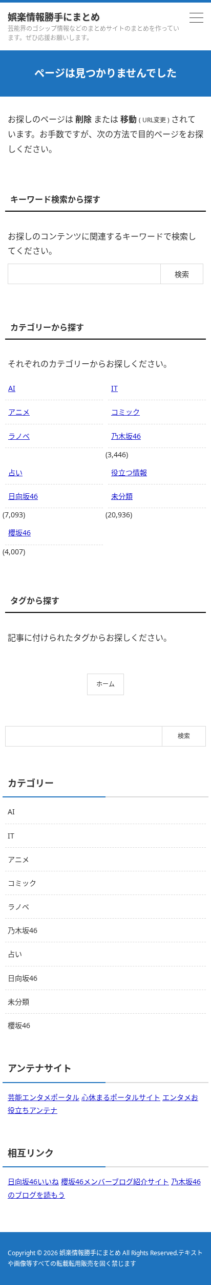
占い (15, 472)
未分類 (122, 496)
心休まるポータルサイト (120, 1097)
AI (11, 388)
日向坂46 (23, 496)
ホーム (105, 684)
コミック (125, 412)
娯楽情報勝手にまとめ (54, 17)
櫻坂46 (19, 532)
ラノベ (19, 436)
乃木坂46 (126, 436)
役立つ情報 (129, 472)
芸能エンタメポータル (43, 1097)
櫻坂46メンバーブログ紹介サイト (115, 1181)
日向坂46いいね (33, 1181)
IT (114, 388)
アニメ (19, 412)
